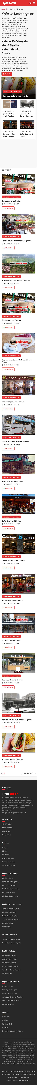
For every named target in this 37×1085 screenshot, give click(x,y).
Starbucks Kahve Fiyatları (11, 201)
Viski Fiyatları (7, 824)
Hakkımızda (6, 855)
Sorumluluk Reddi (8, 865)
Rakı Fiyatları (6, 835)
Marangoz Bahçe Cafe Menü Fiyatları (16, 280)
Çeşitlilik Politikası (29, 1074)
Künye (4, 851)
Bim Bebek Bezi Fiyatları (10, 889)
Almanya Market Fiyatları (10, 909)
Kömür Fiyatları (7, 923)
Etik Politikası (6, 1074)
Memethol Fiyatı (7, 986)
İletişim (4, 847)
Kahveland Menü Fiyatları (11, 640)
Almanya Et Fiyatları (9, 912)
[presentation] (2, 121)
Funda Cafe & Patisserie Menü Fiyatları (16, 241)
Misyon (4, 1071)
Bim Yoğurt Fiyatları (9, 885)
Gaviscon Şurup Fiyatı (9, 993)
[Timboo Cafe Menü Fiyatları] (18, 88)
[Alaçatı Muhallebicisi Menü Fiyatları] (18, 425)
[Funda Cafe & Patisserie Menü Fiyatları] (18, 224)
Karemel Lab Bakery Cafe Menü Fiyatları (27, 116)
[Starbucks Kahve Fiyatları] (18, 184)
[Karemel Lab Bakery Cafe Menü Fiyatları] (27, 104)
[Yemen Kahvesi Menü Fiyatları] (18, 464)
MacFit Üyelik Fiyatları (10, 916)
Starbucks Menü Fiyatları (11, 320)
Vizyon (10, 1071)
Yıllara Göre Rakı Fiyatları (11, 939)
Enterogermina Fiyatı (9, 990)
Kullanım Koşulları (8, 862)
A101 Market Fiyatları (9, 959)
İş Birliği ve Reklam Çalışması (12, 1031)
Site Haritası (31, 1071)
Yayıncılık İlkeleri (24, 1077)
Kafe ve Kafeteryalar (11, 197)
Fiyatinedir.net (6, 18)
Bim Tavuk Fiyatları (8, 892)
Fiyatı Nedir (8, 3)
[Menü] (34, 2)
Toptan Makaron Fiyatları (10, 919)
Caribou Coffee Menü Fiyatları (9, 135)
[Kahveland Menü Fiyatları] (18, 623)
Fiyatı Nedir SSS (8, 858)
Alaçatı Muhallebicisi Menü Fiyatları (15, 442)
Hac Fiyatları (6, 927)
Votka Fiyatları (7, 828)
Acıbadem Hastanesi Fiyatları (12, 997)
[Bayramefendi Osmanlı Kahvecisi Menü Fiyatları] (18, 343)
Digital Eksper (11, 1063)
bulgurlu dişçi (7, 1024)
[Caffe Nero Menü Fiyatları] (27, 124)
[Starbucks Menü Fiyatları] (18, 303)
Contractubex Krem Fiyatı (11, 1000)
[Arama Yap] (30, 2)
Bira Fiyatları (6, 831)
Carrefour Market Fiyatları (11, 970)
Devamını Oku (8, 208)
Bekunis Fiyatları (8, 1004)
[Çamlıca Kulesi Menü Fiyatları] (10, 104)
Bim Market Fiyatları (9, 956)
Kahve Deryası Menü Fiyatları (13, 600)
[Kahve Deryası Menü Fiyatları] (18, 584)
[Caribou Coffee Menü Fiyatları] (10, 124)
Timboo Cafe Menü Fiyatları (12, 759)
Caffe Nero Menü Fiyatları (11, 521)
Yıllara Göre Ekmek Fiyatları (11, 943)
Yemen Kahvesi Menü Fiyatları (13, 481)
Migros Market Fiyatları (10, 966)
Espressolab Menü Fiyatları (12, 680)
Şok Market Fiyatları (9, 963)
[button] (3, 80)
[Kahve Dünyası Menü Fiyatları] (18, 385)
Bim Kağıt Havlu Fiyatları (10, 896)
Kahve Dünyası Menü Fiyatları (13, 402)
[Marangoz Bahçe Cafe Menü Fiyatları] (18, 263)
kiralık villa (6, 1017)
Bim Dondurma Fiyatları (10, 882)
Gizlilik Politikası (13, 1077)
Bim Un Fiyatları (7, 878)
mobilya (5, 1028)
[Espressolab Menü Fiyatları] (18, 663)
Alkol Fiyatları (7, 973)
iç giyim (5, 1020)
